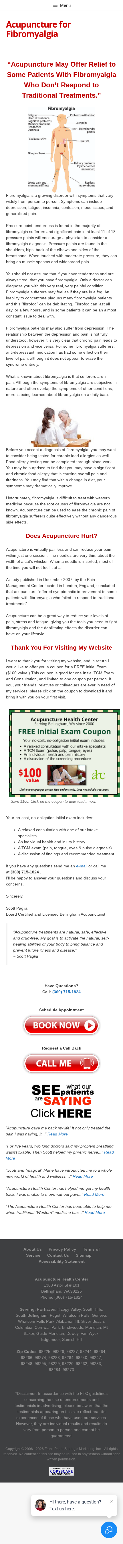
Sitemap (84, 1255)
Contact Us (58, 1255)
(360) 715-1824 (66, 991)
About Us (33, 1249)
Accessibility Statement (62, 1261)
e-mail (81, 866)
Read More (57, 1134)
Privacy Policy (62, 1249)
